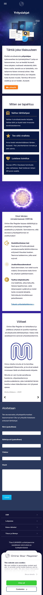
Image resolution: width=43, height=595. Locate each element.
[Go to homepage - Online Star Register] (21, 4)
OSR (7, 515)
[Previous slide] (5, 397)
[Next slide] (38, 397)
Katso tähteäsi (11, 527)
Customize (20, 589)
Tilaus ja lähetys (12, 533)
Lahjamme (9, 521)
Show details (30, 574)
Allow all (21, 583)
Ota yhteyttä (11, 87)
